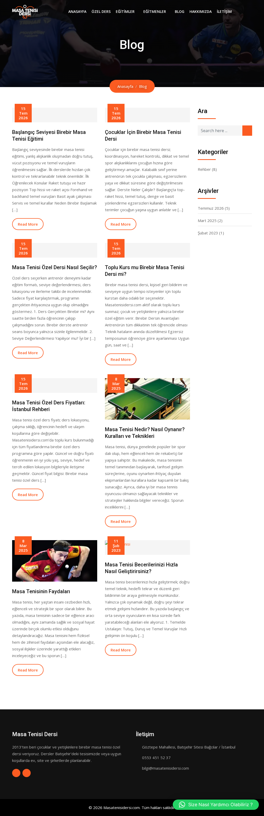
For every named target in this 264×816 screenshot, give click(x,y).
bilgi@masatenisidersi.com (165, 768)
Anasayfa (77, 11)
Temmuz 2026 (211, 208)
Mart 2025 (207, 220)
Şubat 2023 (208, 232)
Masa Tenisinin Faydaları (41, 591)
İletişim (224, 11)
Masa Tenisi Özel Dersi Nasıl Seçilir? (54, 267)
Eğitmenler (154, 11)
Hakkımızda (200, 11)
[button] (216, 805)
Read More (28, 224)
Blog (179, 11)
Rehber (204, 169)
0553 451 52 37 (156, 757)
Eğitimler (125, 11)
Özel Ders (101, 11)
